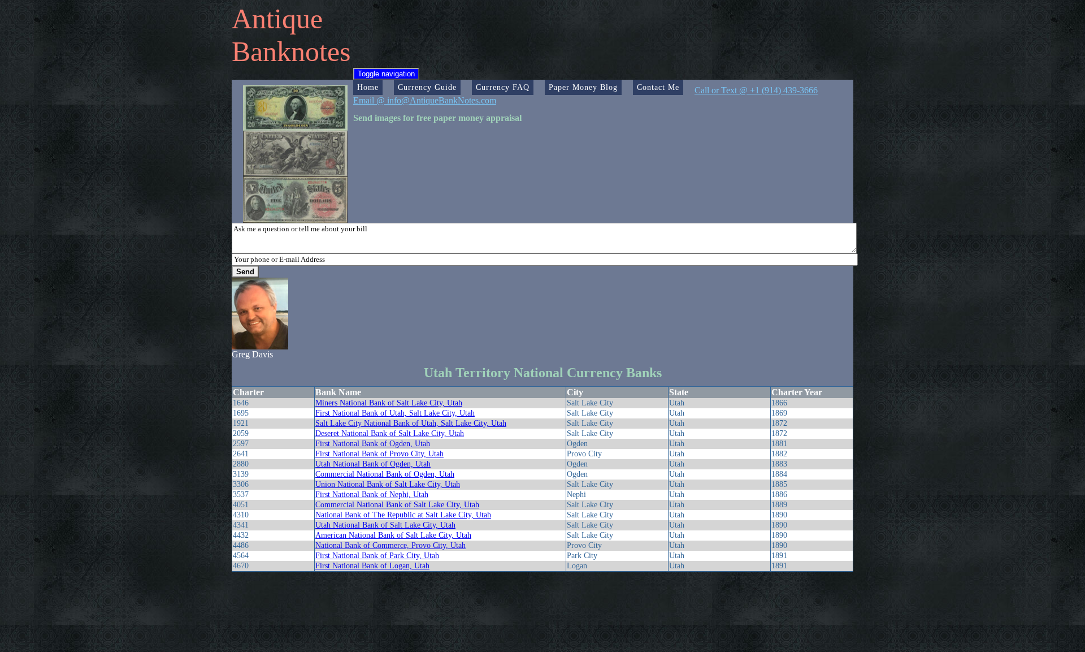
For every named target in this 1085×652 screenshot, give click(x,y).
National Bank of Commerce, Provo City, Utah (390, 545)
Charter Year (796, 392)
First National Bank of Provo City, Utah (379, 454)
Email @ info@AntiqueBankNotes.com (424, 100)
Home (368, 87)
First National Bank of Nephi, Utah (371, 494)
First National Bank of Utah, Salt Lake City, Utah (395, 413)
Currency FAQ (503, 87)
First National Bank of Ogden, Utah (372, 443)
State (678, 392)
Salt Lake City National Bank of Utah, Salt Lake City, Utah (410, 423)
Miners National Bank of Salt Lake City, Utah (388, 403)
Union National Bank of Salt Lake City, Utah (387, 484)
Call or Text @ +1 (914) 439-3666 (756, 90)
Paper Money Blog (583, 87)
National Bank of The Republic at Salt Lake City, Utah (403, 515)
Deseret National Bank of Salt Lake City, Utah (389, 433)
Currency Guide (427, 87)
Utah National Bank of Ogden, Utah (373, 464)
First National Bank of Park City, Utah (377, 555)
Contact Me (658, 87)
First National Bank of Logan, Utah (372, 566)
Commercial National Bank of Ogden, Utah (384, 474)
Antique (277, 18)
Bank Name (338, 392)
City (575, 392)
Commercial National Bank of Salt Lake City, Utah (397, 504)
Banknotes (291, 51)
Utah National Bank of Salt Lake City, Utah (385, 525)
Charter (248, 392)
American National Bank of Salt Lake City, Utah (393, 535)
